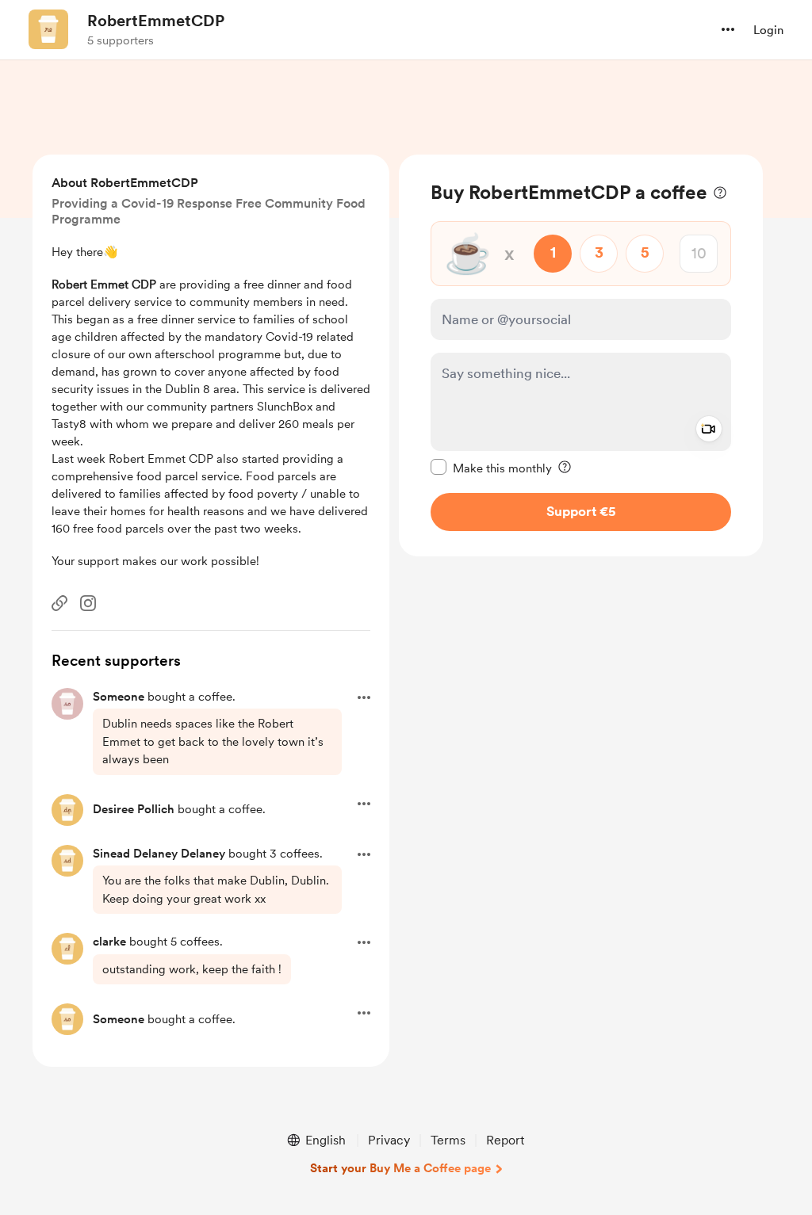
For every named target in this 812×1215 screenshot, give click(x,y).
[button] (728, 29)
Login (768, 30)
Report (505, 1140)
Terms (448, 1140)
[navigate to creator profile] (48, 29)
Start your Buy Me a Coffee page (400, 1168)
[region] (581, 355)
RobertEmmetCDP (155, 20)
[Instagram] (88, 603)
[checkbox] (491, 467)
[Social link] (59, 603)
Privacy (389, 1140)
